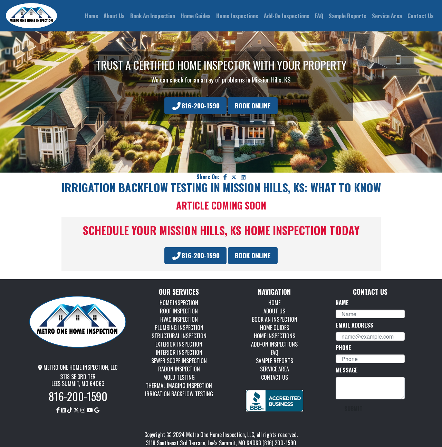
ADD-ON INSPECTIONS (274, 344)
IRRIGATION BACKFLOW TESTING (179, 394)
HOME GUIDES (274, 327)
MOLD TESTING (179, 377)
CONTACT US (274, 377)
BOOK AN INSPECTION (274, 319)
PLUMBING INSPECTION (179, 327)
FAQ (274, 352)
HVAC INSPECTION (179, 319)
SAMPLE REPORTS (274, 361)
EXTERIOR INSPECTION (178, 344)
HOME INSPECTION (179, 303)
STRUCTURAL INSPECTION (179, 336)
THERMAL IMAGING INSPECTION (179, 385)
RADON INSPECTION (179, 369)
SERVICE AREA (274, 369)
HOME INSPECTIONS (274, 336)
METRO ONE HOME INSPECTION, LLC (79, 367)
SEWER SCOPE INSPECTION (179, 361)
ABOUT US (274, 311)
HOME (274, 303)
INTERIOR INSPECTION (179, 352)
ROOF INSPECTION (179, 311)
